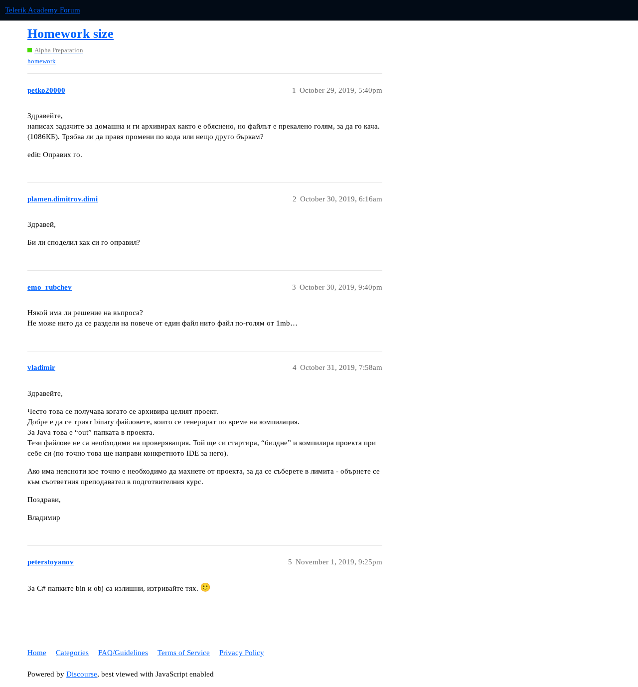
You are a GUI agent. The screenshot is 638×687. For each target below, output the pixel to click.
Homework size (70, 33)
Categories (72, 653)
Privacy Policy (241, 653)
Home (36, 653)
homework (41, 61)
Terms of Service (184, 653)
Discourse (81, 674)
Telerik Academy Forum (42, 10)
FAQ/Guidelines (123, 653)
